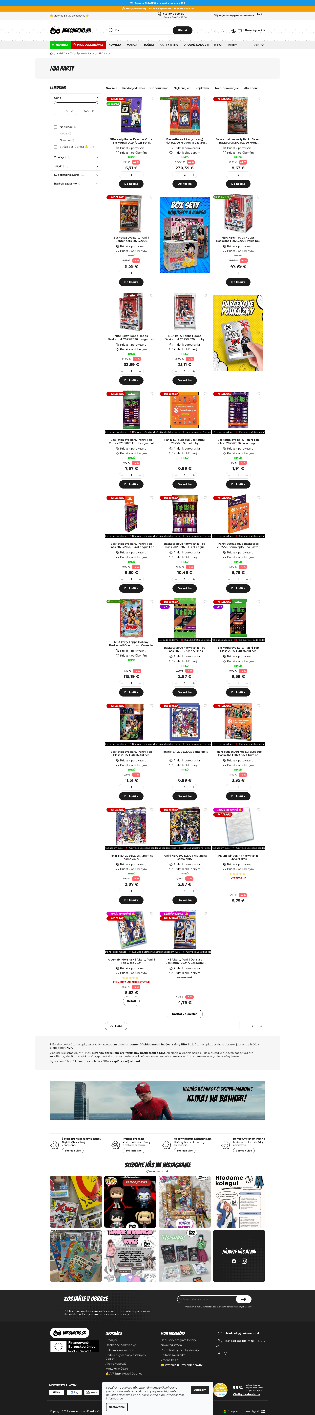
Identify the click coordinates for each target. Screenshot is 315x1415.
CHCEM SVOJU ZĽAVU (180, 726)
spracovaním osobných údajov (170, 736)
